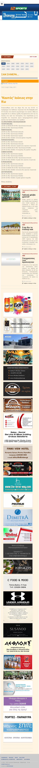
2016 (17, 66)
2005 (3, 63)
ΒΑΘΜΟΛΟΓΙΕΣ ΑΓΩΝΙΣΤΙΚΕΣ (8, 759)
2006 (8, 63)
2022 (13, 69)
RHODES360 (10, 766)
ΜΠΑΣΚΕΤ (11, 757)
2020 (3, 69)
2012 (31, 63)
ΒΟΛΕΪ (16, 757)
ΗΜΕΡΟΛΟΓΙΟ (19, 759)
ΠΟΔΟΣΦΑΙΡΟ (4, 757)
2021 (8, 69)
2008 (13, 63)
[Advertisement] (19, 37)
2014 (8, 66)
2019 (31, 66)
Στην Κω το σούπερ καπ (27, 228)
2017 (22, 66)
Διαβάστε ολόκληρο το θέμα (29, 218)
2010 (22, 63)
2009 (17, 63)
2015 (13, 66)
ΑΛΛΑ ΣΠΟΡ (21, 757)
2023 (17, 69)
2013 (3, 66)
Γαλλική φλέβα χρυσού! (28, 196)
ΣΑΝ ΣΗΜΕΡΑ (27, 759)
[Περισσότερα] (10, 191)
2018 (27, 66)
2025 (27, 69)
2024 (22, 69)
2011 (27, 63)
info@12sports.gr (5, 764)
